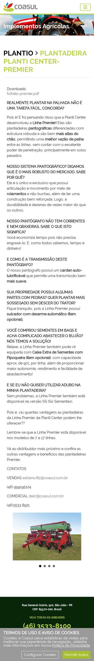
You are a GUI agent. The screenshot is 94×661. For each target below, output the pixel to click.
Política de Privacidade (71, 645)
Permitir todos (76, 655)
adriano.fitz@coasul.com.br (45, 478)
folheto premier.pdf (23, 94)
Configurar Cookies (40, 655)
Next (81, 536)
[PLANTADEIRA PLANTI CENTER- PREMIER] (47, 536)
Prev (12, 536)
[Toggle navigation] (85, 7)
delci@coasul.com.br (46, 496)
